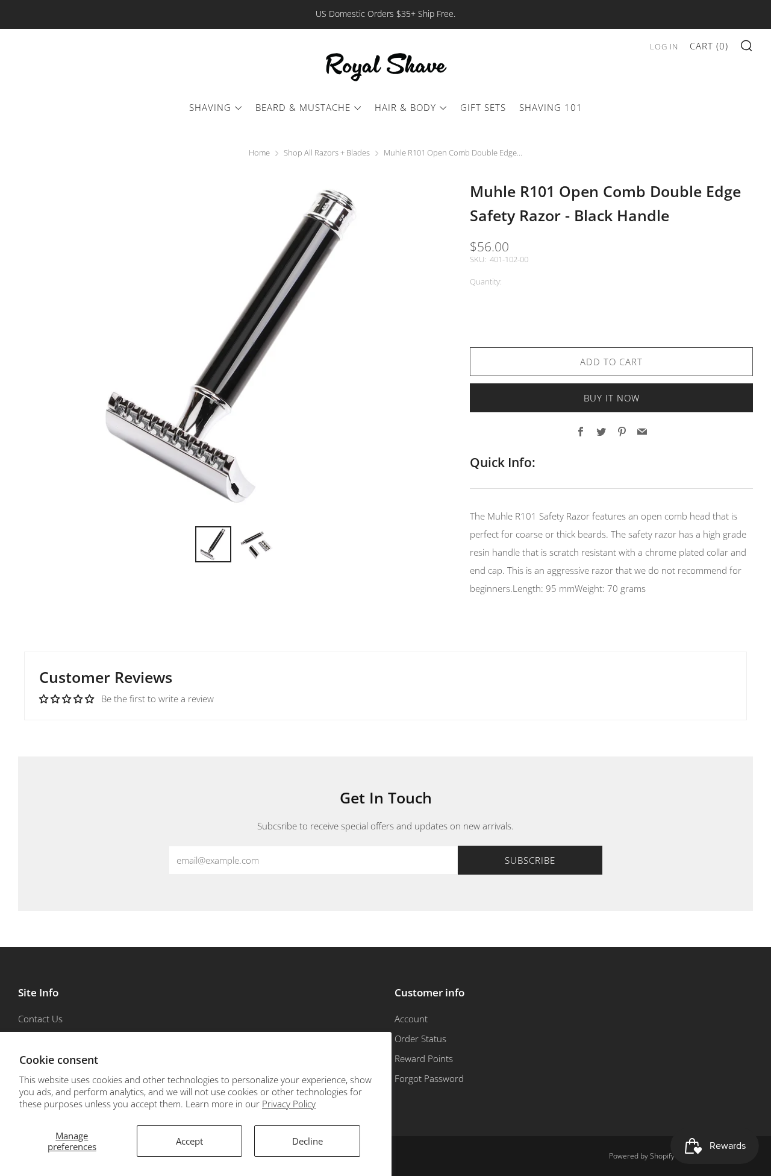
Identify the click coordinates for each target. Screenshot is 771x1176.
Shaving (210, 107)
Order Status (420, 1039)
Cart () (709, 46)
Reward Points (424, 1058)
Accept (189, 1141)
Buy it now (612, 398)
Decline (307, 1141)
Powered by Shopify (642, 1156)
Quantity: (486, 282)
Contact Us (40, 1019)
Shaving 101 (550, 107)
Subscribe (530, 860)
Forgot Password (429, 1078)
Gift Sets (483, 107)
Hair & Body (405, 107)
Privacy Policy (289, 1104)
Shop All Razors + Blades (327, 152)
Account (411, 1019)
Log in (664, 46)
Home (259, 152)
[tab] (213, 544)
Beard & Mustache (303, 107)
